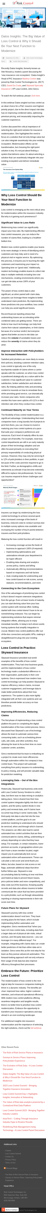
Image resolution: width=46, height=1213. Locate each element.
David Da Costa (14, 85)
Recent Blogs (11, 1168)
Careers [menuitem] (8, 1151)
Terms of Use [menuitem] (10, 1163)
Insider (15, 61)
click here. (35, 96)
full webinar (36, 1028)
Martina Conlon (29, 79)
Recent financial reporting (13, 314)
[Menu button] (4, 4)
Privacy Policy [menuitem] (10, 1160)
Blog (19, 61)
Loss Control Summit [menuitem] (13, 1154)
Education (24, 61)
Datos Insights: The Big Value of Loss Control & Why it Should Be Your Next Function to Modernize (23, 1077)
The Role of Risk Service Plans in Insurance (23, 1053)
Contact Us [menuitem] (9, 1157)
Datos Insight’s (38, 75)
